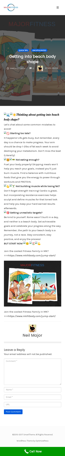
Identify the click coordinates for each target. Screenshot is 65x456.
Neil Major (32, 335)
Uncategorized (39, 50)
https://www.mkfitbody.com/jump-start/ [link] (32, 255)
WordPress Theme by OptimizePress (33, 441)
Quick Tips (23, 50)
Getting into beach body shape (32, 59)
